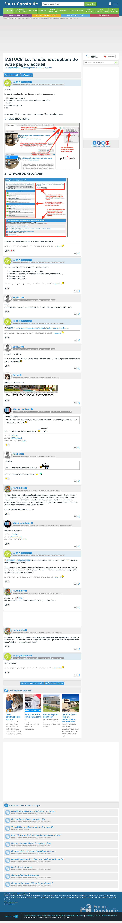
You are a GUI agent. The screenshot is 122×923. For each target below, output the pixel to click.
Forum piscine (104, 15)
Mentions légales (52, 916)
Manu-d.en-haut (24, 560)
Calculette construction (66, 916)
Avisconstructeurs (101, 10)
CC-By (24, 440)
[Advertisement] (61, 36)
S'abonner (110, 57)
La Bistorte (14, 436)
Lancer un (33, 683)
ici (67, 560)
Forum (7, 11)
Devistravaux (89, 10)
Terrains (63, 11)
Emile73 (10, 328)
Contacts (27, 916)
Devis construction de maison (13, 716)
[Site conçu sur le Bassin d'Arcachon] (11, 916)
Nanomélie (11, 560)
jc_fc (20, 598)
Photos (32, 11)
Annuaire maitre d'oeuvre (46, 15)
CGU (76, 916)
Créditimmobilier (53, 10)
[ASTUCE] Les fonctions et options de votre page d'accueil (41, 62)
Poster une (55, 683)
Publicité (97, 916)
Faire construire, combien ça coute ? (33, 716)
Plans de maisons (76, 11)
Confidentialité (105, 916)
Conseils (42, 11)
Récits (20, 10)
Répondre (28, 75)
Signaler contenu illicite (38, 916)
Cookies (114, 916)
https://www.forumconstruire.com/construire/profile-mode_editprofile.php (41, 328)
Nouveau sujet (13, 75)
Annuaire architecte (75, 15)
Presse (81, 916)
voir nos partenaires (9, 903)
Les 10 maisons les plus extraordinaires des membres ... (69, 718)
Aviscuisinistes (113, 10)
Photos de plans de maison (50, 715)
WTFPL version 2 (16, 438)
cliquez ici (58, 246)
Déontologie (89, 916)
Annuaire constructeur (18, 15)
